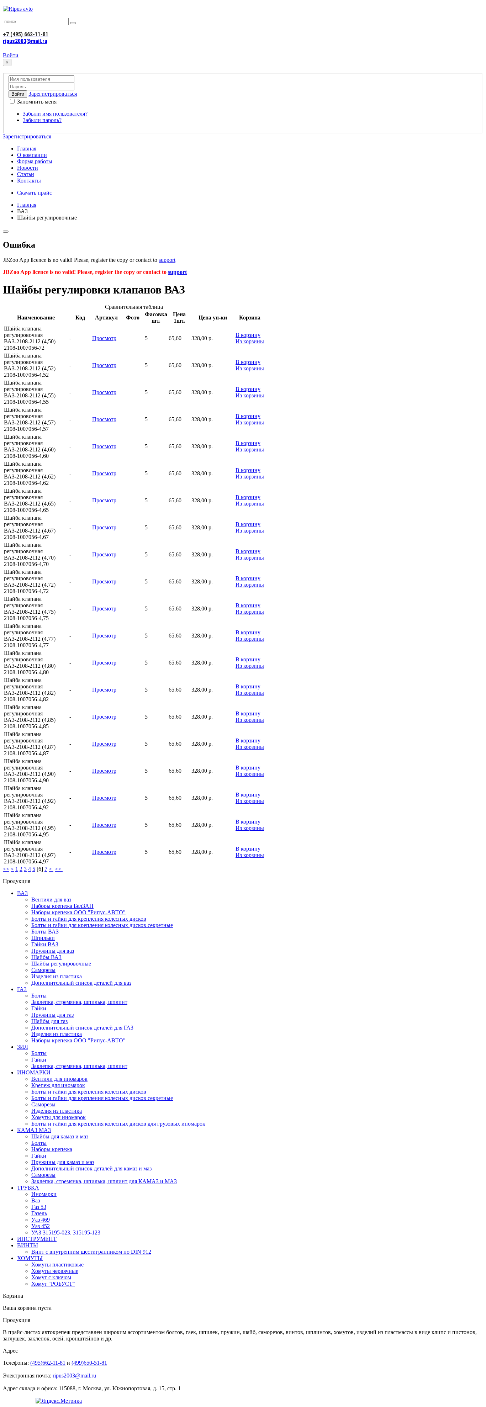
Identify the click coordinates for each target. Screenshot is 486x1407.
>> (59, 869)
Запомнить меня (36, 102)
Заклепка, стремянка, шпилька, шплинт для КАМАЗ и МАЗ (104, 1181)
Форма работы (34, 161)
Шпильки (43, 938)
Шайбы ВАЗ (46, 957)
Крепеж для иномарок (58, 1085)
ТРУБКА (28, 1188)
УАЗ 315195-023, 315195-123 (65, 1232)
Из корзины (250, 341)
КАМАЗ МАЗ (34, 1130)
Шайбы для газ (49, 1021)
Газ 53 (38, 1207)
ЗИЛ (22, 1047)
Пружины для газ (52, 1015)
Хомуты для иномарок (58, 1117)
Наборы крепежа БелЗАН (62, 906)
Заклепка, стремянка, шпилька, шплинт (79, 1002)
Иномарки (44, 1194)
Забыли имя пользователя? (55, 114)
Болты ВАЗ (45, 932)
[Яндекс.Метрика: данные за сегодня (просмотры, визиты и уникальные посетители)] (59, 1401)
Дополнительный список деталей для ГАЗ (82, 1028)
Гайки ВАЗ (44, 944)
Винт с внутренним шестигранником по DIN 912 (91, 1252)
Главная (26, 149)
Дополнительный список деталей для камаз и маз (91, 1168)
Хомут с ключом (51, 1277)
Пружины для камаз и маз (62, 1162)
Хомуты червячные (54, 1271)
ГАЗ (22, 989)
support (167, 260)
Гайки (38, 1008)
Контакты (29, 181)
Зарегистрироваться (52, 94)
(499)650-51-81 (89, 1363)
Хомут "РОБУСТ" (53, 1284)
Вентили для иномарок (59, 1079)
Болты (39, 996)
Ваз (35, 1200)
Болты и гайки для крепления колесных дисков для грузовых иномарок (118, 1124)
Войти (11, 55)
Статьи (25, 174)
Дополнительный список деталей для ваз (81, 983)
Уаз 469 (40, 1220)
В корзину (248, 335)
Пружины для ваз (52, 951)
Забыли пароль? (42, 120)
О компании (32, 155)
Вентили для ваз (51, 899)
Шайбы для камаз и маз (59, 1136)
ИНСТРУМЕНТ (37, 1239)
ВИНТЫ (27, 1245)
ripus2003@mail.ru (25, 41)
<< (6, 869)
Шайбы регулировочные (61, 964)
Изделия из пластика (56, 976)
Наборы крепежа (51, 1149)
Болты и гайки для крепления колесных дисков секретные (102, 925)
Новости (27, 168)
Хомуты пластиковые (57, 1264)
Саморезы (43, 970)
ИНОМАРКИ (34, 1072)
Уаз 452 (40, 1226)
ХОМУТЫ (30, 1258)
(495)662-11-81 (47, 1363)
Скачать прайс (34, 193)
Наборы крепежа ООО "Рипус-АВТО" (78, 912)
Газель (39, 1213)
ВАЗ (22, 893)
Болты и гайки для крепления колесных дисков (88, 919)
